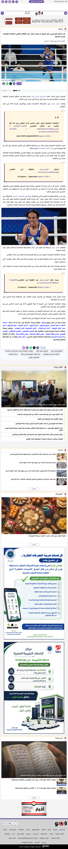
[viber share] (23, 347)
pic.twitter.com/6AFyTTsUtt (49, 131)
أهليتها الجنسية (18, 196)
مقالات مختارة (59, 834)
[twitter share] (10, 83)
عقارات (51, 834)
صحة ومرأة (44, 834)
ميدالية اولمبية (13, 354)
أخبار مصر (62, 829)
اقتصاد (43, 829)
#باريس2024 (54, 129)
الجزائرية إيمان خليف (38, 96)
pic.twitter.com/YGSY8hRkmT (48, 282)
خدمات (5, 829)
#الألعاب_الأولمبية (20, 126)
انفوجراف (7, 834)
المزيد (34, 489)
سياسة (55, 829)
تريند (13, 834)
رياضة (49, 829)
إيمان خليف (55, 103)
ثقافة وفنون (35, 829)
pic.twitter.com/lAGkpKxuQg (48, 172)
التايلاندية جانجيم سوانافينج (51, 354)
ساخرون (28, 834)
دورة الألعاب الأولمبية (46, 148)
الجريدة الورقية (36, 1)
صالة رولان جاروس (34, 357)
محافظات (21, 829)
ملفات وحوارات (55, 838)
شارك (18, 84)
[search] (2, 13)
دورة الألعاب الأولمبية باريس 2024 (30, 354)
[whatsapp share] (7, 83)
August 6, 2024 (44, 136)
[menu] (65, 13)
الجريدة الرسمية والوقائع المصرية (28, 838)
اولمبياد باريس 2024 (42, 351)
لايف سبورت (12, 838)
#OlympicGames (43, 129)
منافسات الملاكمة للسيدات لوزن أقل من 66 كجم (19, 351)
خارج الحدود (12, 829)
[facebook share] (14, 83)
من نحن (44, 842)
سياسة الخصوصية (27, 842)
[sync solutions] (45, 847)
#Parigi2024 (13, 280)
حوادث (28, 829)
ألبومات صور (20, 834)
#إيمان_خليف (44, 169)
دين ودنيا (36, 834)
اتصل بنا (37, 842)
